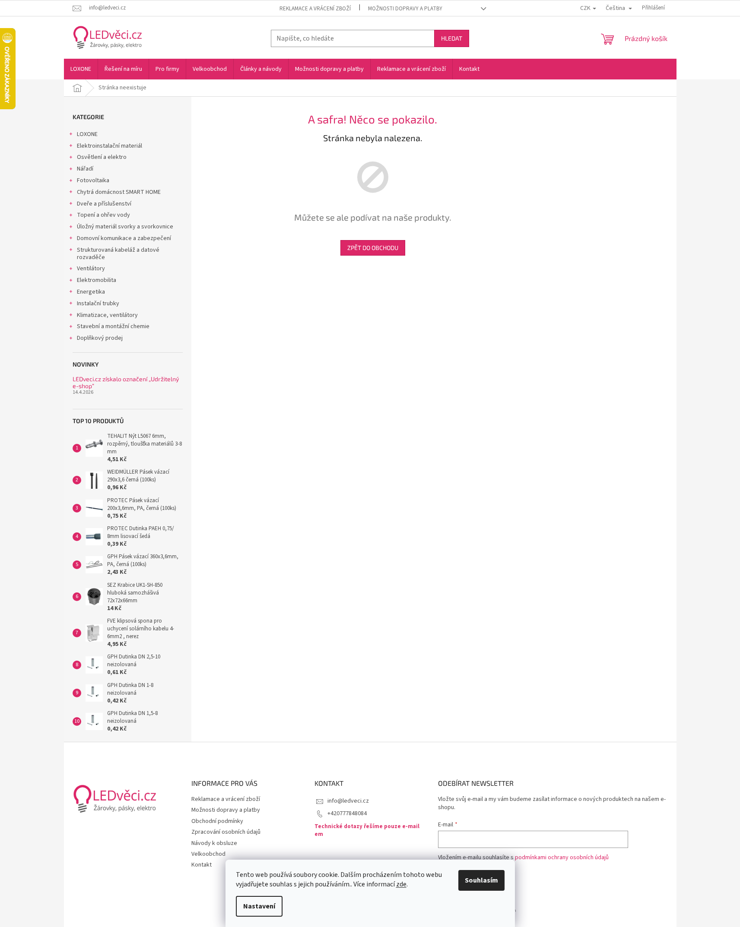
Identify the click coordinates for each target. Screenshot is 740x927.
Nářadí (85, 169)
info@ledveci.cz (348, 801)
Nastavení (259, 906)
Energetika (91, 292)
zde (401, 884)
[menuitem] (81, 69)
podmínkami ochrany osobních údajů (562, 857)
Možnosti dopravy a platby (405, 9)
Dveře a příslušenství (104, 203)
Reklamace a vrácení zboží (315, 9)
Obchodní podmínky (217, 821)
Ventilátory (91, 268)
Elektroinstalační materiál (109, 146)
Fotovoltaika (93, 180)
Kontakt (201, 865)
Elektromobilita (96, 280)
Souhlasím (481, 880)
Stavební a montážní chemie (113, 326)
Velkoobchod (208, 854)
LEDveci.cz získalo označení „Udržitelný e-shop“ (126, 382)
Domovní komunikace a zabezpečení (124, 238)
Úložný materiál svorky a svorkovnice (125, 226)
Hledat (451, 38)
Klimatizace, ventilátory (107, 315)
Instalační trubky (98, 303)
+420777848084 (347, 813)
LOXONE (87, 134)
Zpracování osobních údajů (225, 832)
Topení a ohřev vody (103, 215)
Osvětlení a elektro (102, 157)
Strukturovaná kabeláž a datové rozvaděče (118, 254)
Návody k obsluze (214, 843)
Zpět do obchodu (372, 247)
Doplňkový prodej (100, 338)
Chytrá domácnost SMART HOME (119, 192)
